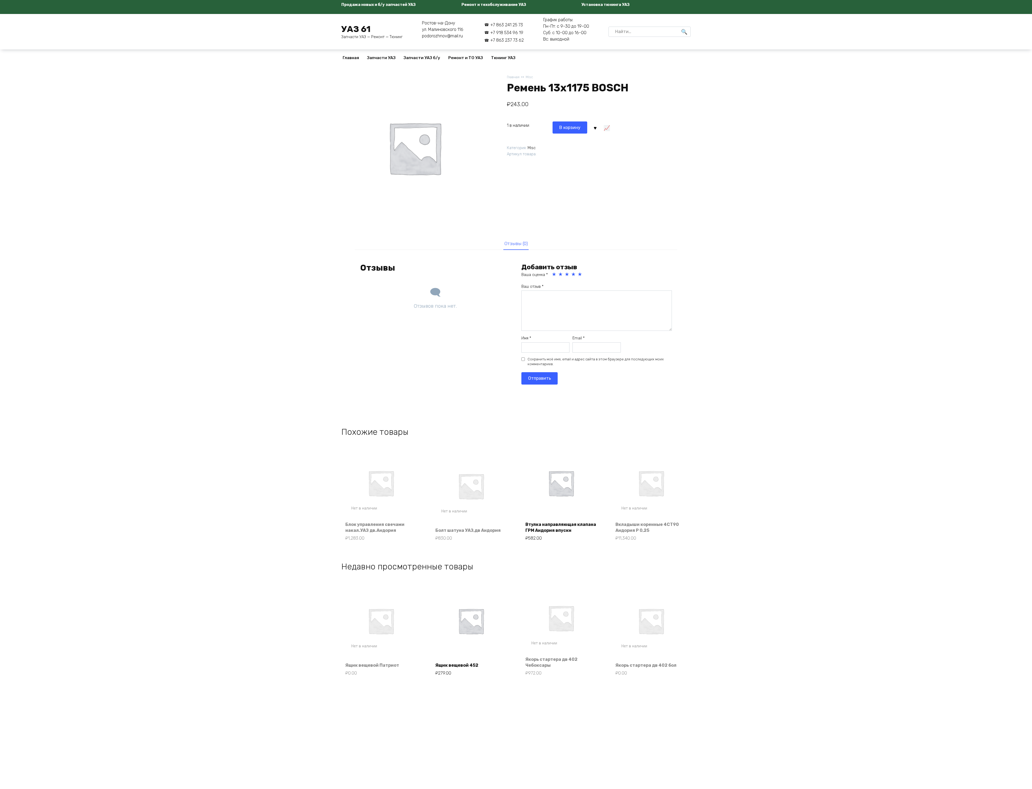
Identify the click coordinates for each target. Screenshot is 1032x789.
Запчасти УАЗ (381, 57)
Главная (351, 57)
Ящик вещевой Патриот (372, 665)
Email (578, 338)
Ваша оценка (534, 274)
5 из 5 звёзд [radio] (580, 274)
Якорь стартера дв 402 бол (645, 665)
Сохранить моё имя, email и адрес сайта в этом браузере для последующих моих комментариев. (596, 361)
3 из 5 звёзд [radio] (567, 274)
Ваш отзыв (532, 286)
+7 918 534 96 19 (506, 32)
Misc (529, 77)
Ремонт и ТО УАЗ (465, 57)
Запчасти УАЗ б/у (422, 57)
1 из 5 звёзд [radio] (554, 274)
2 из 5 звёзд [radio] (561, 274)
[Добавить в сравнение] (606, 127)
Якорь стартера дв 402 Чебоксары (551, 662)
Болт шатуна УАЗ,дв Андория (468, 530)
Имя (526, 338)
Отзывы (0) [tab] (516, 243)
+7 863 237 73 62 (507, 40)
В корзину (569, 127)
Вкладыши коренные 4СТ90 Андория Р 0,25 (647, 527)
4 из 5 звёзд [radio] (573, 274)
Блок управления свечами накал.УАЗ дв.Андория (374, 527)
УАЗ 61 (356, 29)
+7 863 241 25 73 (506, 24)
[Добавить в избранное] (595, 127)
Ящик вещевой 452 (456, 665)
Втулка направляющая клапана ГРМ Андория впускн (560, 527)
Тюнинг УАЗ (503, 57)
